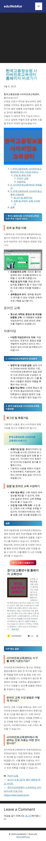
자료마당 (21, 181)
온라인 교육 (22, 178)
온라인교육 (12, 776)
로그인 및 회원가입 (23, 197)
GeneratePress (23, 837)
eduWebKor (13, 6)
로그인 (28, 816)
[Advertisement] (23, 36)
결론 (12, 207)
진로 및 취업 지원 (22, 175)
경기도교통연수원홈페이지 (23, 563)
